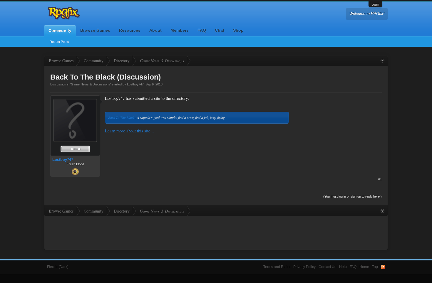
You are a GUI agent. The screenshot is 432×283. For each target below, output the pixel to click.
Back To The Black (121, 117)
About (155, 30)
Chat (219, 30)
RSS (383, 267)
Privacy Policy (304, 267)
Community (59, 30)
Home (364, 267)
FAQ (201, 30)
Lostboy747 (135, 84)
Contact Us (327, 267)
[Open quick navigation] (382, 61)
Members (179, 30)
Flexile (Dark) (57, 267)
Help (343, 267)
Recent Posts (59, 41)
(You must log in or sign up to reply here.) (352, 196)
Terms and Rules (276, 267)
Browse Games (95, 30)
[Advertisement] (338, 132)
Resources (129, 30)
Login (375, 4)
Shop (238, 30)
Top (375, 267)
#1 (380, 179)
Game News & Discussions (90, 84)
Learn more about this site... (129, 131)
